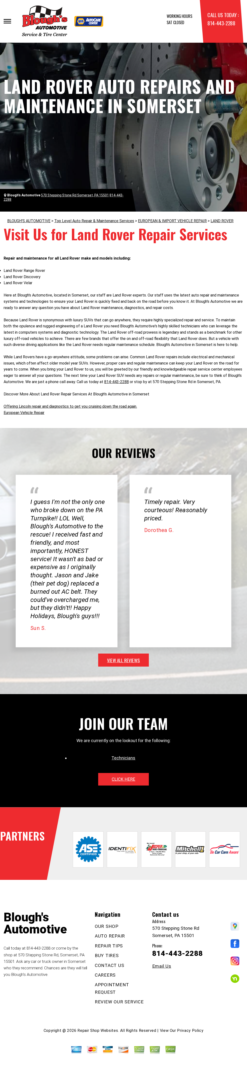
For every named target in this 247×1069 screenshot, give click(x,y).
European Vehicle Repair (24, 412)
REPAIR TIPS (109, 946)
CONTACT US (109, 965)
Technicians (123, 757)
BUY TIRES (107, 955)
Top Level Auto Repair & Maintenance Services (94, 221)
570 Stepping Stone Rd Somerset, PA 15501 (75, 195)
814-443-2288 (221, 23)
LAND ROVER (222, 221)
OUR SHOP (106, 926)
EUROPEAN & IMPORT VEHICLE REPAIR (172, 221)
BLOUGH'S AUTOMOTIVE (28, 221)
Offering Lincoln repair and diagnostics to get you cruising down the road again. (70, 406)
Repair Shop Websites (97, 1030)
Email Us (161, 966)
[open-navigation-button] (7, 21)
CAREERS (105, 975)
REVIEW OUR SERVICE (119, 1002)
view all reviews (123, 660)
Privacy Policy (190, 1030)
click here (123, 779)
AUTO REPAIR (110, 936)
